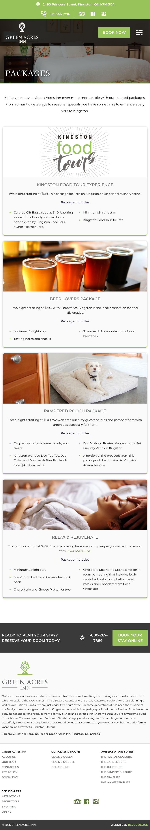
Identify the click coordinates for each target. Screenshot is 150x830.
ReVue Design (129, 825)
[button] (139, 32)
